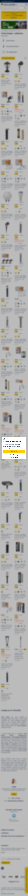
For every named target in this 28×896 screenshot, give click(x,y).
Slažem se (14, 451)
